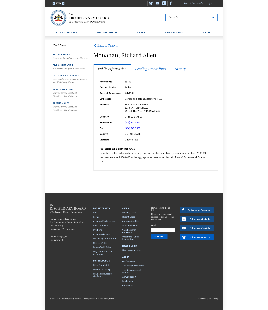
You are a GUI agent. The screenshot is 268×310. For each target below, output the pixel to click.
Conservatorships (130, 221)
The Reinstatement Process (131, 271)
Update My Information (104, 238)
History (180, 69)
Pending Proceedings (150, 69)
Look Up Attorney (101, 269)
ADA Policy (213, 298)
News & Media (174, 32)
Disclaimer (201, 298)
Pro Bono (97, 230)
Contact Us (127, 285)
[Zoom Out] (63, 3)
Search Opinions (130, 225)
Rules (96, 212)
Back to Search (107, 45)
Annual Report (129, 276)
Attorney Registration (104, 221)
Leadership (127, 281)
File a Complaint (101, 265)
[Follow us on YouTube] (157, 3)
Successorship (100, 243)
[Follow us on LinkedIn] (164, 3)
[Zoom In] (53, 3)
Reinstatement (100, 225)
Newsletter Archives (132, 250)
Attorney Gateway (102, 234)
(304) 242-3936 (132, 128)
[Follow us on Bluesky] (150, 3)
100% (58, 3)
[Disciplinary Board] (105, 18)
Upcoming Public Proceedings (130, 237)
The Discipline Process (133, 265)
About (207, 32)
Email (153, 225)
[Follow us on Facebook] (171, 3)
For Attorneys (66, 32)
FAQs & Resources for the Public (103, 274)
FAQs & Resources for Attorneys (103, 252)
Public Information (112, 69)
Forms (96, 217)
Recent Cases (128, 217)
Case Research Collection (129, 231)
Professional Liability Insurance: (117, 148)
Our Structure (128, 261)
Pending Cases (129, 212)
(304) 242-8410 (132, 122)
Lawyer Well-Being (102, 247)
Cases (141, 32)
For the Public (107, 32)
